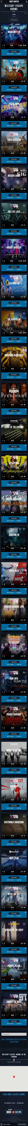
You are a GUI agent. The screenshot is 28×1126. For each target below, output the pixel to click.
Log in (4, 1124)
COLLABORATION (20, 1103)
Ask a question (22, 1124)
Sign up (8, 1124)
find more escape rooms (14, 1094)
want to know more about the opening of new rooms (14, 1040)
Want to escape (10, 53)
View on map (14, 19)
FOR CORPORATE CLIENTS (10, 1103)
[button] (14, 1077)
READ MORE (14, 51)
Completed (19, 53)
